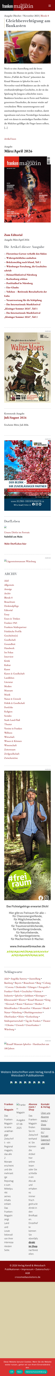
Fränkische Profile (13, 631)
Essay (6, 614)
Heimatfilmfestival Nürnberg (21, 274)
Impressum (27, 1269)
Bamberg (8, 982)
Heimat (37, 991)
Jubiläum (29, 995)
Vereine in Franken (13, 728)
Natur (7, 1012)
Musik (7, 694)
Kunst (7, 669)
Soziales (8, 715)
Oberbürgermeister (33, 1012)
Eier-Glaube (12, 287)
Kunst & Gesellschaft (14, 673)
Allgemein (9, 584)
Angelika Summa (19, 978)
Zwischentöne (11, 758)
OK (11, 1372)
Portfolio (8, 707)
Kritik (7, 660)
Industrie (8, 995)
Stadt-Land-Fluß (12, 720)
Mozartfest (25, 1008)
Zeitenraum (10, 749)
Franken (8, 991)
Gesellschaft (10, 639)
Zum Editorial (13, 235)
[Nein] (51, 1367)
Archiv (7, 593)
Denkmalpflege (11, 605)
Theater (8, 724)
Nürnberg (17, 1012)
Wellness (8, 732)
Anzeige (8, 589)
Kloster (22, 999)
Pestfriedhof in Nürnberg (19, 283)
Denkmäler (21, 987)
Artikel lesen (10, 139)
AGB (27, 1273)
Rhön (21, 1016)
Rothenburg (32, 1016)
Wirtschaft (9, 736)
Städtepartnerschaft (13, 1020)
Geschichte (27, 991)
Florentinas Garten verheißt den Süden (26, 253)
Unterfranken (32, 1025)
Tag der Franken (33, 1020)
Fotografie (44, 987)
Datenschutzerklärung (45, 1143)
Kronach (10, 1003)
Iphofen (19, 995)
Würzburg (9, 1029)
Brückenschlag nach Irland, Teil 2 (23, 262)
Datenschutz (42, 1269)
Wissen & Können (13, 741)
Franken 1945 (10, 622)
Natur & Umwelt (12, 698)
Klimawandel (10, 999)
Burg (38, 982)
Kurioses (29, 1003)
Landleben (9, 677)
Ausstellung (34, 978)
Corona (10, 987)
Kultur (7, 665)
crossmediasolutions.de (27, 1277)
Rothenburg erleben (16, 279)
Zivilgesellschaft (11, 753)
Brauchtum (9, 601)
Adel (6, 580)
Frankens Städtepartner (15, 627)
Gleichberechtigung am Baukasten (28, 23)
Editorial (8, 610)
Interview (8, 656)
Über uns (45, 1113)
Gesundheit (9, 644)
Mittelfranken (11, 1008)
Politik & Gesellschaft (14, 703)
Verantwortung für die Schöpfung (24, 300)
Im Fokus (8, 652)
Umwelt (20, 1025)
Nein (19, 1372)
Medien (8, 686)
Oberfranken (10, 1016)
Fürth (16, 991)
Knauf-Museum (35, 999)
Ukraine (10, 1025)
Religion (8, 711)
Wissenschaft (10, 745)
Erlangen (32, 987)
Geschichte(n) (11, 635)
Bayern (18, 982)
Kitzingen (40, 995)
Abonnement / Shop (45, 1120)
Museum (8, 690)
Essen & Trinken (12, 618)
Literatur (8, 682)
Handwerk (9, 648)
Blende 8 (8, 597)
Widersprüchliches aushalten (21, 257)
